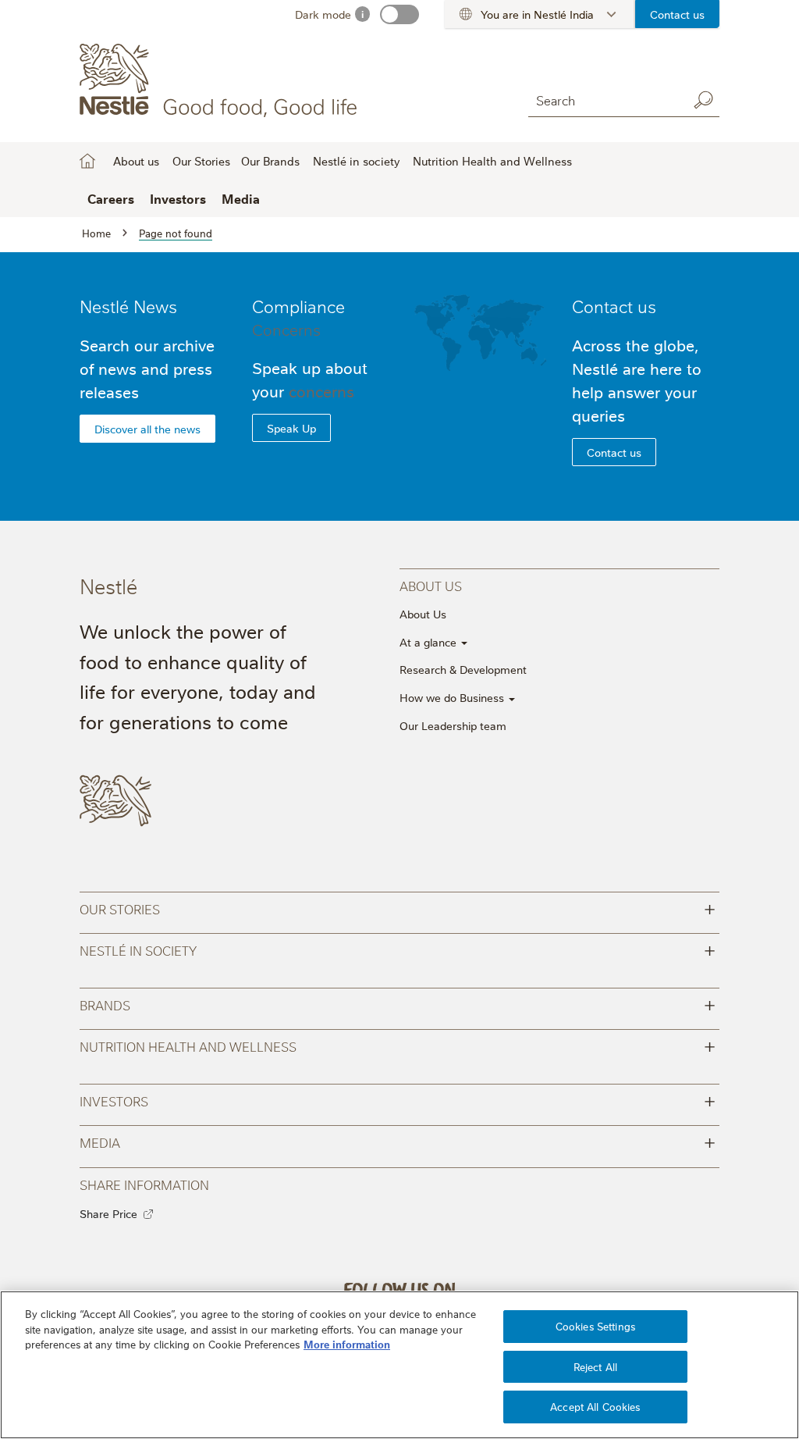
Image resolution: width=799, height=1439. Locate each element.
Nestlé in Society (397, 949)
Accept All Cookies (595, 1406)
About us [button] (136, 161)
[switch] (399, 14)
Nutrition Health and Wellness (397, 1045)
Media (397, 1141)
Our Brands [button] (270, 161)
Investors (397, 1099)
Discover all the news (147, 429)
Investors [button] (178, 198)
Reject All (595, 1366)
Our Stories (201, 161)
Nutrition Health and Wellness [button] (492, 161)
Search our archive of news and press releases (147, 368)
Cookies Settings (595, 1326)
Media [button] (241, 198)
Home (87, 161)
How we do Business (453, 697)
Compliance (298, 317)
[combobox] (604, 99)
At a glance (430, 642)
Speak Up (291, 428)
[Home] (221, 80)
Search (703, 100)
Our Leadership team (453, 725)
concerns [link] (321, 390)
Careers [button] (110, 198)
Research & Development (463, 669)
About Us (423, 614)
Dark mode (323, 14)
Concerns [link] (286, 329)
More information (347, 1344)
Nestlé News (128, 305)
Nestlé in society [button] (356, 161)
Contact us (677, 14)
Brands (397, 1003)
